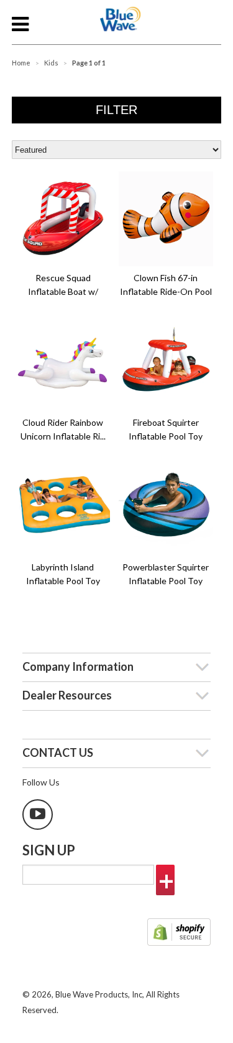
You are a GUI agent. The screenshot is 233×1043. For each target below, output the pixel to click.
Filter (116, 110)
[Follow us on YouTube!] (37, 814)
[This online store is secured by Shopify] (179, 933)
